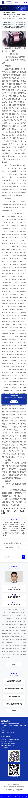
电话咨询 (24, 796)
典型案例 (8, 12)
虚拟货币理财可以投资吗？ (16, 547)
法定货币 (23, 509)
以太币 (22, 511)
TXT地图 (16, 791)
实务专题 (10, 796)
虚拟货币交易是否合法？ (15, 543)
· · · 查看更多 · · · (14, 664)
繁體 (17, 2)
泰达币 (3, 511)
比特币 (16, 511)
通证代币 (14, 12)
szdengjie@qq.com (9, 745)
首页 (4, 12)
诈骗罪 (3, 513)
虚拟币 (9, 511)
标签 (8, 509)
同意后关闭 (14, 401)
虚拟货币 (15, 509)
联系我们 (17, 796)
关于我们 (3, 796)
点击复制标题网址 (15, 16)
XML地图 (11, 791)
